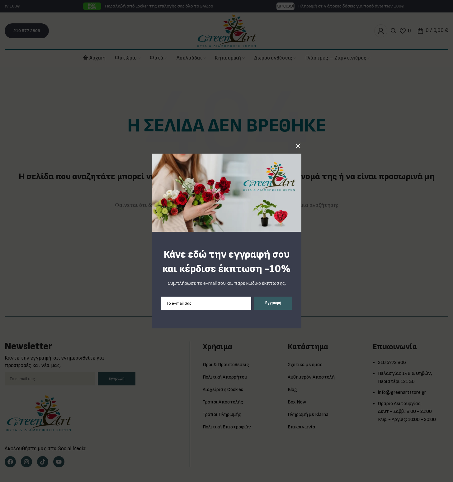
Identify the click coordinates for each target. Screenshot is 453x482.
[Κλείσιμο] (298, 146)
